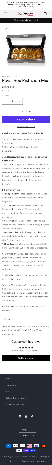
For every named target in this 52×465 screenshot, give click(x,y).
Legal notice (41, 461)
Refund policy (45, 457)
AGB (8, 391)
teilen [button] (8, 319)
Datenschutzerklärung (16, 398)
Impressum (11, 385)
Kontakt (9, 378)
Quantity (5, 95)
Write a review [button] (26, 358)
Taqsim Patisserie (15, 457)
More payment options (26, 126)
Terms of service (28, 461)
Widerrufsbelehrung (15, 404)
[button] (6, 14)
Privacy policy (14, 461)
